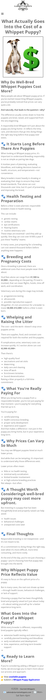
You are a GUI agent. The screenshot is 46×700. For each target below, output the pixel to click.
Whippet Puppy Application (26, 679)
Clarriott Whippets (27, 689)
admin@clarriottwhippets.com (19, 692)
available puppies (17, 676)
